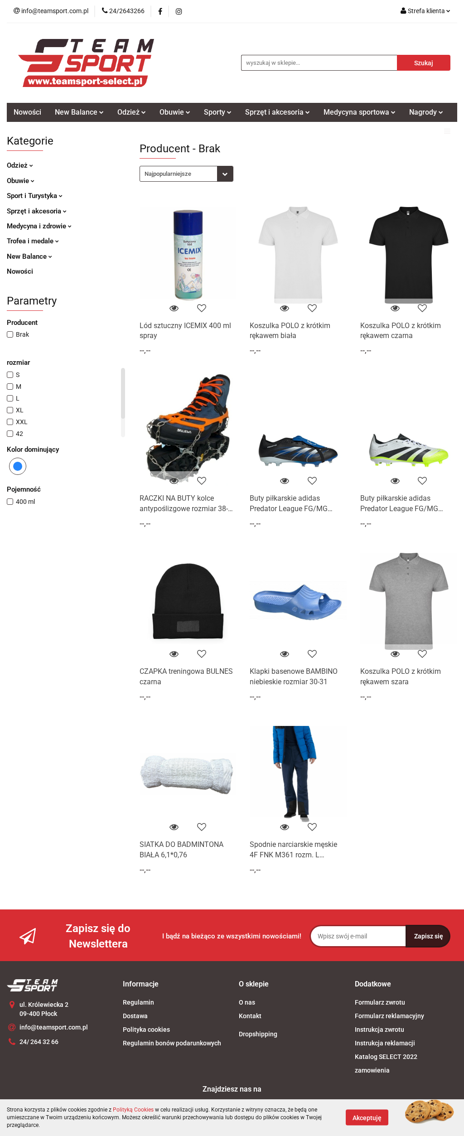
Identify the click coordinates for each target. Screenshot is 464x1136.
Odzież (18, 165)
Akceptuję (367, 1117)
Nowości (27, 112)
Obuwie (19, 181)
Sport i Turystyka (33, 196)
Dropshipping (258, 1034)
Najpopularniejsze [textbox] (168, 173)
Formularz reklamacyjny (389, 1016)
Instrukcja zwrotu (379, 1029)
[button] (141, 984)
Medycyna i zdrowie (37, 226)
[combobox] (186, 174)
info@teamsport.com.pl (53, 1027)
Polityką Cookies (133, 1110)
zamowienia (372, 1070)
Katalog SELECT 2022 (386, 1056)
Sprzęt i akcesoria (35, 211)
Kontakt (250, 1016)
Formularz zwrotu (380, 1002)
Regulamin (138, 1002)
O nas (247, 1002)
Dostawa (135, 1016)
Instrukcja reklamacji (385, 1043)
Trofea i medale (31, 241)
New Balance (27, 256)
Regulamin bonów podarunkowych (172, 1043)
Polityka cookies (146, 1029)
